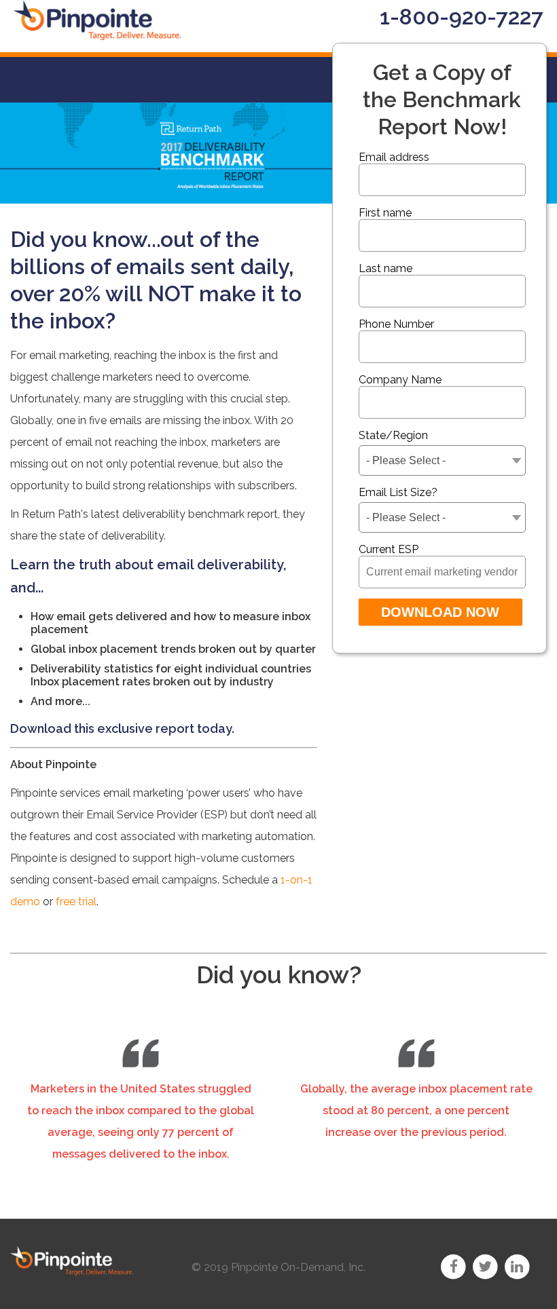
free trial (76, 901)
